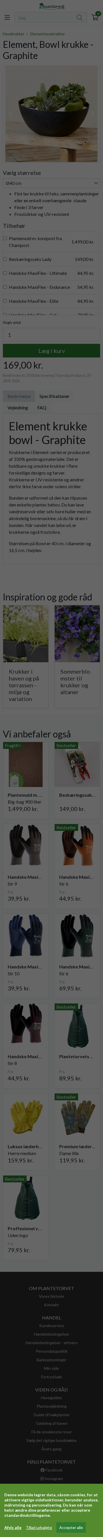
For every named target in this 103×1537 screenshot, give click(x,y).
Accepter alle (71, 1527)
